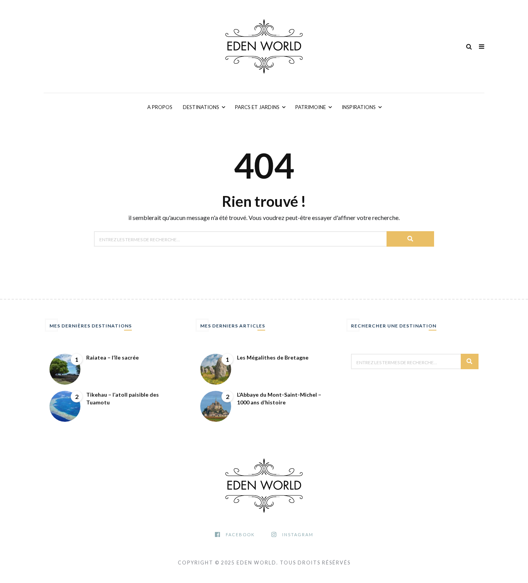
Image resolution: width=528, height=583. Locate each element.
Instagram (297, 534)
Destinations (201, 107)
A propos (159, 107)
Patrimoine (310, 107)
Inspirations (359, 107)
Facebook (240, 534)
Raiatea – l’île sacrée (112, 357)
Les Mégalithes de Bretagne (272, 357)
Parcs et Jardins (257, 107)
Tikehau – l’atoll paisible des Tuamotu (122, 398)
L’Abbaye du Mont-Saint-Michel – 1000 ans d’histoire (279, 398)
